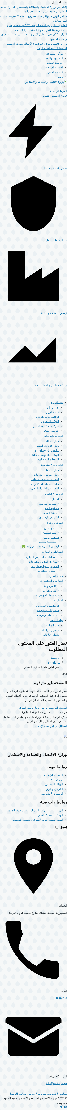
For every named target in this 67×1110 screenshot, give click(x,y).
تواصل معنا (41, 707)
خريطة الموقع (55, 62)
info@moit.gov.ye (56, 1083)
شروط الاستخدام (36, 1093)
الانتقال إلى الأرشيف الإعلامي (50, 726)
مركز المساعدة (54, 53)
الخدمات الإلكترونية (52, 793)
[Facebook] (65, 1107)
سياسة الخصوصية (57, 1093)
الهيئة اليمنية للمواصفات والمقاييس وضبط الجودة (35, 810)
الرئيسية (55, 657)
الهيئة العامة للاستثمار (50, 815)
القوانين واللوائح (54, 789)
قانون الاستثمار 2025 (55, 95)
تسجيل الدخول (54, 72)
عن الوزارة (54, 662)
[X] (61, 1107)
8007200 (61, 998)
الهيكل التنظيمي (54, 784)
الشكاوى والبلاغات (52, 58)
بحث (60, 76)
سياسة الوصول (17, 1093)
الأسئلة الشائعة (54, 67)
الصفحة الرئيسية (57, 707)
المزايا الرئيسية (58, 91)
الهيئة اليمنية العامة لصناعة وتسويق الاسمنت (38, 819)
